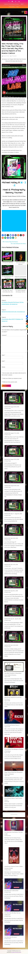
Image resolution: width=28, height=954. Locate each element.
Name (3, 355)
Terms (17, 6)
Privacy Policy (12, 6)
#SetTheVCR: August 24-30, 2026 (11, 406)
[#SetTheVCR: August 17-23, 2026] (14, 425)
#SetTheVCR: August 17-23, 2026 (11, 433)
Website (3, 367)
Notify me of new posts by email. (10, 381)
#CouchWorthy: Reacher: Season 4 (11, 725)
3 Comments (14, 56)
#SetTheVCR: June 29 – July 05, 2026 (12, 618)
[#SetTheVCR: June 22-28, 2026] (14, 637)
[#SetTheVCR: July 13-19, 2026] (14, 556)
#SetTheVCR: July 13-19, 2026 (11, 564)
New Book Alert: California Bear (11, 890)
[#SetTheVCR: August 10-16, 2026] (14, 451)
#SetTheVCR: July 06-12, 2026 (11, 590)
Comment (4, 335)
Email (3, 361)
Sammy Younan (6, 55)
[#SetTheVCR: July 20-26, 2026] (14, 530)
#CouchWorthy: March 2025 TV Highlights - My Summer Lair (12, 320)
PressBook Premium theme (16, 952)
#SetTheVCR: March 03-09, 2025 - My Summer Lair (13, 311)
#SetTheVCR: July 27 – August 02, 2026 (13, 513)
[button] (3, 235)
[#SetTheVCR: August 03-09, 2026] (14, 477)
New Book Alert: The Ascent (10, 937)
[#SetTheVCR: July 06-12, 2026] (14, 583)
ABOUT (22, 4)
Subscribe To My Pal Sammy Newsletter (11, 4)
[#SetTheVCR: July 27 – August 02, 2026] (14, 505)
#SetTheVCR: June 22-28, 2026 (11, 645)
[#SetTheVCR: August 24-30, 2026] (14, 399)
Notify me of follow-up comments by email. (12, 378)
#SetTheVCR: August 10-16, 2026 (11, 459)
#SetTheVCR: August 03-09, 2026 (11, 485)
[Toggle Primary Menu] (25, 12)
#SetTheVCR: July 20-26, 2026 (11, 538)
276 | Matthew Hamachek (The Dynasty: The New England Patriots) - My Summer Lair (13, 303)
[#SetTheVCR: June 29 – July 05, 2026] (14, 611)
